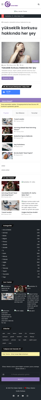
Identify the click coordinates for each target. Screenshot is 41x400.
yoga (10, 343)
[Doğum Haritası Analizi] (30, 205)
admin (4, 65)
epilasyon (5, 336)
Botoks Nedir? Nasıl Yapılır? (23, 153)
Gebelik (5, 244)
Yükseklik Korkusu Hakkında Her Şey (19, 67)
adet (3, 333)
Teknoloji (5, 268)
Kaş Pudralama (19, 144)
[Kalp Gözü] (33, 313)
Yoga (4, 277)
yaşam (4, 343)
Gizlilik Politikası (20, 391)
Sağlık (4, 262)
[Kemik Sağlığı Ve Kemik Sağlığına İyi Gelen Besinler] (20, 313)
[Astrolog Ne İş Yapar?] (20, 298)
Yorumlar (34, 113)
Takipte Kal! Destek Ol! (12, 349)
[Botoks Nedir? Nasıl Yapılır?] (7, 155)
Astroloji (5, 232)
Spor (4, 265)
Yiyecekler (6, 274)
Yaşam (5, 271)
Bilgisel (5, 238)
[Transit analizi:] (7, 121)
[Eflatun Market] (11, 4)
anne (9, 333)
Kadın (4, 253)
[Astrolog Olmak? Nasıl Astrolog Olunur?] (7, 130)
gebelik (12, 336)
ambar (3, 166)
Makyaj (5, 256)
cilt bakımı (32, 333)
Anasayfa (5, 22)
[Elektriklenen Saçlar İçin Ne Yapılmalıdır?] (7, 288)
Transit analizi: (19, 119)
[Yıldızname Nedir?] (7, 317)
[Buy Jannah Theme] (20, 11)
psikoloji (13, 340)
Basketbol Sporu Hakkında (23, 136)
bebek (20, 333)
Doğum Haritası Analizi (30, 212)
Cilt (26, 333)
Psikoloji (5, 259)
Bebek (4, 235)
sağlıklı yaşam (33, 340)
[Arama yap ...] (39, 5)
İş (3, 250)
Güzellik (5, 247)
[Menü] (2, 5)
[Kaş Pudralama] (7, 147)
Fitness (5, 241)
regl (19, 340)
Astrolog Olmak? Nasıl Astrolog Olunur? (9, 194)
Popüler (6, 113)
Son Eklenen (20, 113)
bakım (14, 333)
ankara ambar (5, 170)
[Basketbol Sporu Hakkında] (7, 138)
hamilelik (19, 336)
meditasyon (5, 340)
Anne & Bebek (7, 230)
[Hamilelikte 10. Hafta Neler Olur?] (30, 186)
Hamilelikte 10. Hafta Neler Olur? (14, 16)
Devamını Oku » (7, 78)
